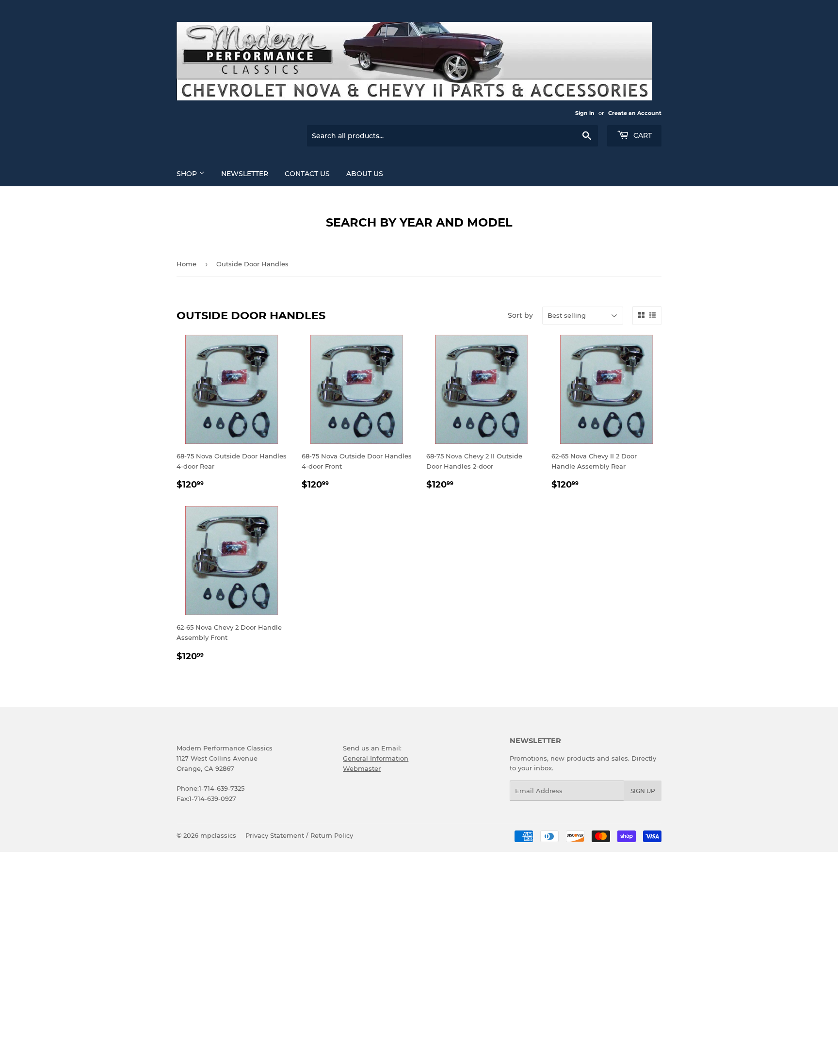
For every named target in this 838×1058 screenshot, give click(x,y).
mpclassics (218, 835)
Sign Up (642, 791)
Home (186, 264)
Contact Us (307, 173)
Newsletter (244, 173)
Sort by (520, 315)
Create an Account (634, 113)
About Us (364, 173)
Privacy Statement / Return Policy (299, 835)
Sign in (585, 113)
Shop (188, 173)
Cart (641, 135)
